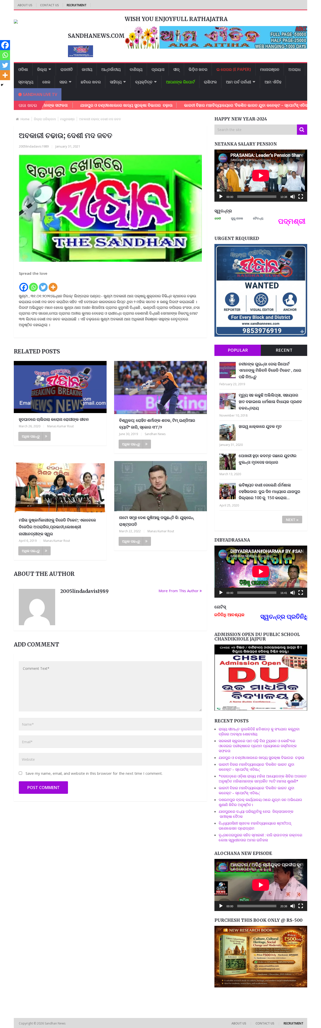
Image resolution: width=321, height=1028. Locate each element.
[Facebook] (23, 284)
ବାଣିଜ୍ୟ (136, 69)
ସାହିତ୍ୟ (116, 82)
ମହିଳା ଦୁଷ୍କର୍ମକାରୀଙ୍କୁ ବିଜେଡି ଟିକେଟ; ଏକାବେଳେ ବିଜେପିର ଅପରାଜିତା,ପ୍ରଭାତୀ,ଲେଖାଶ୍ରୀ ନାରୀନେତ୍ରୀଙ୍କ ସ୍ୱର (57, 527)
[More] (53, 284)
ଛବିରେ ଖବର (91, 82)
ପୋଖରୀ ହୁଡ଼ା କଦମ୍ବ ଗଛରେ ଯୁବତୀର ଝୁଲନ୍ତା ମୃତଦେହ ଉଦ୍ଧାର (267, 459)
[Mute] (292, 196)
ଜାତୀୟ (87, 69)
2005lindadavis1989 (34, 146)
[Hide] (2, 85)
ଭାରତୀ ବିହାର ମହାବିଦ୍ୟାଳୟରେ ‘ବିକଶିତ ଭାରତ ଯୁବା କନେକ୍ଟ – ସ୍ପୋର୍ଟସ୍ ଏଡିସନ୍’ (211, 105)
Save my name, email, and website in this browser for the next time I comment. (94, 773)
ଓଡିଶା (23, 69)
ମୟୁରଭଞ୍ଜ (67, 119)
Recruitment (77, 5)
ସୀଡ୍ (176, 69)
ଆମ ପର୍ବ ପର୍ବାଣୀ (238, 82)
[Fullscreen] (300, 196)
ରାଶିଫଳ (210, 82)
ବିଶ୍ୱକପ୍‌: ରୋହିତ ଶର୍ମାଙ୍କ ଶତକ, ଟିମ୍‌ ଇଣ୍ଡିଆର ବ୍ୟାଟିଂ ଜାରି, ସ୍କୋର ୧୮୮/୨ (157, 424)
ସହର (63, 82)
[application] (260, 176)
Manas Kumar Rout (60, 426)
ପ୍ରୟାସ (157, 69)
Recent (284, 350)
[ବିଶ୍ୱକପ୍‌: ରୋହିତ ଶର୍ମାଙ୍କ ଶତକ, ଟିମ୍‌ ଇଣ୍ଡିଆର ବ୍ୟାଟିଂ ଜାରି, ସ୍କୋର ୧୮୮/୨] (160, 387)
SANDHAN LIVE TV (39, 94)
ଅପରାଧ (294, 69)
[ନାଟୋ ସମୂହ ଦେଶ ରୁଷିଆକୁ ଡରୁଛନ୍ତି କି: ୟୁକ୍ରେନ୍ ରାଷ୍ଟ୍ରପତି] (160, 486)
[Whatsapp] (33, 284)
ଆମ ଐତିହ (273, 82)
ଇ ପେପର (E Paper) (233, 69)
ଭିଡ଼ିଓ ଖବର (198, 69)
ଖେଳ (46, 82)
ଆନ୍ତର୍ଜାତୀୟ (111, 69)
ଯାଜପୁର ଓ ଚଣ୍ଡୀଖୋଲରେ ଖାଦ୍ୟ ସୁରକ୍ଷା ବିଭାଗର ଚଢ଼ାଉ (90, 105)
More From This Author (178, 590)
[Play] (220, 196)
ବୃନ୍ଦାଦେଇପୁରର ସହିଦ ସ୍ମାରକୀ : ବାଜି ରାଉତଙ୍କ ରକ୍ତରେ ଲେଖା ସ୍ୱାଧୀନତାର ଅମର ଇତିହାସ (260, 837)
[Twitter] (43, 284)
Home (25, 119)
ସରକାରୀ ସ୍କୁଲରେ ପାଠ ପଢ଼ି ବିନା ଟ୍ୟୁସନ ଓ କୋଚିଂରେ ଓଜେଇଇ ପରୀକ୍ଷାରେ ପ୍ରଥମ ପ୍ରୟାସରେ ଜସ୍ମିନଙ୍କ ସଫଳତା (258, 745)
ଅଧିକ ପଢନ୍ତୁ (31, 436)
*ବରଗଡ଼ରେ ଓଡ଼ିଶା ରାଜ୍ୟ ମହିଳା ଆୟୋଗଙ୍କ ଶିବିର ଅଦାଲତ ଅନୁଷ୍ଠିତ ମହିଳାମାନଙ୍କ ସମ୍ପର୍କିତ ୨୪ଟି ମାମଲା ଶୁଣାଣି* (263, 779)
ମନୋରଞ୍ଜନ (269, 69)
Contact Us (49, 5)
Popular (238, 350)
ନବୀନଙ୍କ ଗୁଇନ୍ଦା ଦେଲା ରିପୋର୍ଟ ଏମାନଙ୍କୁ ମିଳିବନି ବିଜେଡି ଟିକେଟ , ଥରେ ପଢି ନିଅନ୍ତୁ (270, 370)
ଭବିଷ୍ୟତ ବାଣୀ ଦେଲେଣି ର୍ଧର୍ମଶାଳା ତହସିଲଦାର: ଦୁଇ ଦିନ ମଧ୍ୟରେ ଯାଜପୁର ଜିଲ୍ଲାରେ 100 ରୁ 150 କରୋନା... (269, 491)
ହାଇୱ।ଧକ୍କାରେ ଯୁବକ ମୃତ (260, 426)
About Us (25, 5)
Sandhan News (155, 434)
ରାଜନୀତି (66, 69)
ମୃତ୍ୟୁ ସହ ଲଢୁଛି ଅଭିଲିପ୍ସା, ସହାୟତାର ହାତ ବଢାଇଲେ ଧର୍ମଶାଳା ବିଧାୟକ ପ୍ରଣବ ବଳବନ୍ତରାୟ (270, 401)
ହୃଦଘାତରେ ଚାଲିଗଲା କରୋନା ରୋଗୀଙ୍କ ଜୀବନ (54, 419)
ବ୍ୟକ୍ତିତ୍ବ (143, 82)
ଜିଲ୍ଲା (42, 69)
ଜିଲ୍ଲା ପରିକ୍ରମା (45, 119)
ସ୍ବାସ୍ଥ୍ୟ (25, 82)
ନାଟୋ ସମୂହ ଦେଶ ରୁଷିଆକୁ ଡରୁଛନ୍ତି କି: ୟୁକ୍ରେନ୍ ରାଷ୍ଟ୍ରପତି (156, 521)
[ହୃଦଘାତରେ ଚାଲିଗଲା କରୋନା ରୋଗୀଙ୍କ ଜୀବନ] (60, 387)
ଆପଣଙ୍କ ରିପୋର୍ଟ (180, 82)
